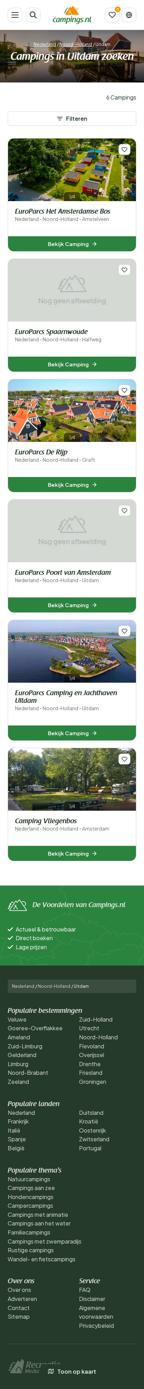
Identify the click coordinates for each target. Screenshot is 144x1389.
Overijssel (91, 1054)
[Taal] (129, 15)
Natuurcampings (29, 1179)
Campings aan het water (39, 1223)
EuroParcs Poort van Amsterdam (63, 576)
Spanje (17, 1139)
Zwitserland (94, 1139)
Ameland (19, 1037)
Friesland (90, 1072)
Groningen (92, 1081)
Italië (14, 1130)
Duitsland (91, 1112)
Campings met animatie (38, 1214)
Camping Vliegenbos (62, 825)
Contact (19, 1307)
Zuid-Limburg (25, 1046)
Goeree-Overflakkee (35, 1028)
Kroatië (88, 1121)
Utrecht (89, 1028)
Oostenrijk (92, 1130)
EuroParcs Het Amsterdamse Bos (62, 215)
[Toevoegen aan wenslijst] (124, 149)
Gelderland (22, 1054)
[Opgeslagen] (112, 15)
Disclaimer (92, 1298)
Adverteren (22, 1298)
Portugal (90, 1148)
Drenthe (90, 1063)
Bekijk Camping (68, 243)
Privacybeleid (96, 1325)
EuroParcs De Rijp (55, 456)
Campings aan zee (31, 1187)
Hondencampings (30, 1196)
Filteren (76, 118)
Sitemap (19, 1316)
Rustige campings (31, 1250)
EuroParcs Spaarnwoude (58, 335)
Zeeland (18, 1081)
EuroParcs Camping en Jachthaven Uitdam (66, 700)
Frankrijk (18, 1121)
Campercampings (30, 1205)
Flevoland (91, 1046)
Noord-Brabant (28, 1072)
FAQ (85, 1289)
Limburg (18, 1063)
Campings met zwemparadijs (44, 1241)
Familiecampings (29, 1232)
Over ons (19, 1289)
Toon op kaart (76, 1371)
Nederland (45, 44)
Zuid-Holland (96, 1019)
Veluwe (17, 1019)
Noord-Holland (75, 44)
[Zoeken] (33, 15)
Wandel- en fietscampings (41, 1259)
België (16, 1148)
